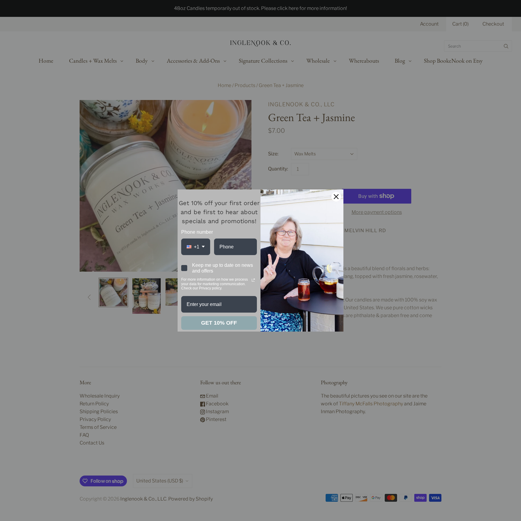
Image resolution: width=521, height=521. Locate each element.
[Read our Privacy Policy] (253, 280)
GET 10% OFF (219, 323)
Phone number (197, 232)
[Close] (336, 196)
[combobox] (195, 247)
